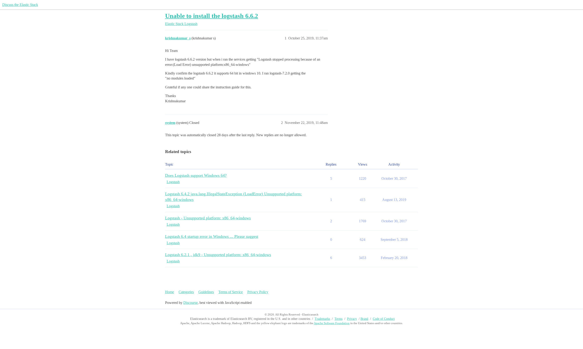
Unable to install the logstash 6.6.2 (211, 15)
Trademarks (322, 319)
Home (169, 292)
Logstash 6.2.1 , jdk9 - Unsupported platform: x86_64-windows (218, 254)
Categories (186, 292)
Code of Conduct (384, 319)
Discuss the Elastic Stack (20, 5)
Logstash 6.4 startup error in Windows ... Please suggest (211, 236)
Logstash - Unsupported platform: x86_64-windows (208, 218)
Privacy (352, 319)
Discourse (190, 303)
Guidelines (206, 292)
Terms (339, 319)
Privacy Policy (257, 292)
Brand (364, 319)
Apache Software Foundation (332, 323)
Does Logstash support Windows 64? (196, 175)
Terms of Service (230, 292)
